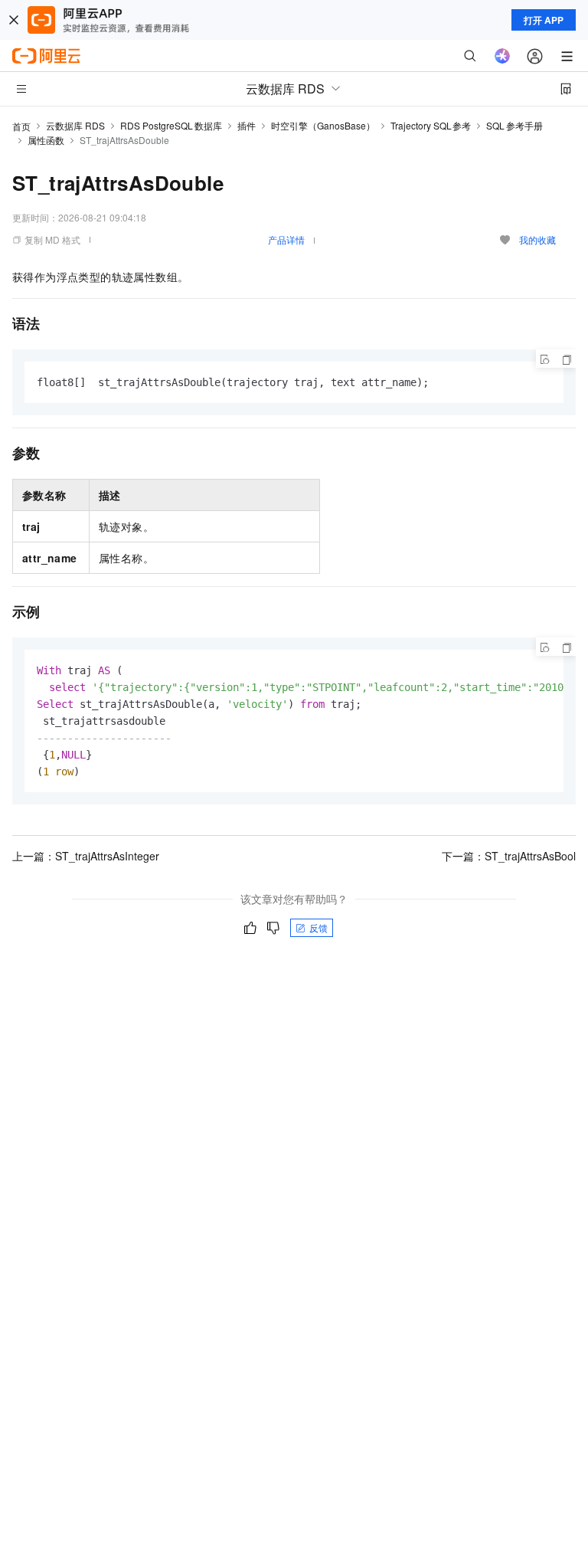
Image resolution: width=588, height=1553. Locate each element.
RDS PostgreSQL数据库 (171, 125)
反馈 (318, 927)
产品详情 (286, 239)
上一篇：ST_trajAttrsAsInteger (85, 855)
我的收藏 (537, 239)
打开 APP (544, 20)
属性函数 (46, 139)
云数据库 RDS (75, 125)
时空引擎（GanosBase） (323, 125)
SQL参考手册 (514, 125)
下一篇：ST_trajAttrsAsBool (509, 855)
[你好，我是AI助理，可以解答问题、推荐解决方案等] (502, 56)
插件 (246, 125)
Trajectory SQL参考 (431, 125)
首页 (21, 126)
